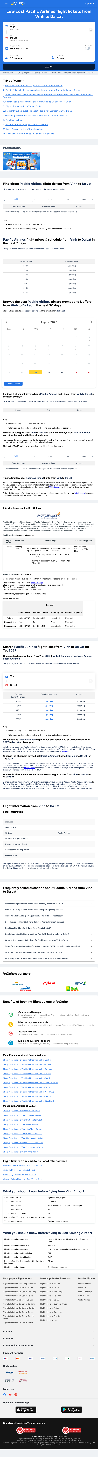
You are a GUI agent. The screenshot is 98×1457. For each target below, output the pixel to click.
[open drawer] (6, 3)
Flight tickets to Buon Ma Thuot (53, 1304)
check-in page (37, 583)
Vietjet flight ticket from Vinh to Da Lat (19, 1170)
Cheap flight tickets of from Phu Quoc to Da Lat (23, 1143)
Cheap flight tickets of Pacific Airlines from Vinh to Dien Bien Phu (30, 1101)
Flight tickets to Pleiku (49, 1308)
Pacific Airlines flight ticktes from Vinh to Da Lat (73, 73)
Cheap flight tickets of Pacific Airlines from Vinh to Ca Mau (27, 1073)
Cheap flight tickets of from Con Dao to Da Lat (22, 1133)
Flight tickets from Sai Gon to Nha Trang (19, 1292)
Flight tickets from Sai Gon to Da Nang (19, 1304)
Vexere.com (8, 73)
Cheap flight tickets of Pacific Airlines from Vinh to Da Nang (27, 1069)
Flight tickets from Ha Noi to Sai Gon (18, 1288)
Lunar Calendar (13, 384)
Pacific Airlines (40, 73)
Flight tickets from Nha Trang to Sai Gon (19, 1283)
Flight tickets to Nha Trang (51, 1292)
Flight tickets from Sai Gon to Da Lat (18, 1312)
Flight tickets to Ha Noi (49, 1288)
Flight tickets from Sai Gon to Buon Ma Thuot (19, 1317)
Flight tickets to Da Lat (49, 1300)
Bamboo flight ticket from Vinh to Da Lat (19, 1174)
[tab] (15, 200)
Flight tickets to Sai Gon (50, 1283)
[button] (49, 904)
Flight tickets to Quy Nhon (51, 1312)
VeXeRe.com (54, 487)
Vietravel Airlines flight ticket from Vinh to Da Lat (23, 1179)
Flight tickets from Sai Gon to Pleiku (18, 1323)
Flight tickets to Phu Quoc (51, 1316)
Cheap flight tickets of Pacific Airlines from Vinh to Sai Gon (27, 1060)
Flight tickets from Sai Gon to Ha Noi (18, 1296)
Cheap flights (24, 73)
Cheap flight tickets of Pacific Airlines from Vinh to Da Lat (27, 1087)
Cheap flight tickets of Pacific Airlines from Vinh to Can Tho (27, 1078)
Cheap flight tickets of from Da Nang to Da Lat (22, 1120)
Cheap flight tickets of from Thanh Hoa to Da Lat (23, 1147)
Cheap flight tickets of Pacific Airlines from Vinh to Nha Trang (28, 1092)
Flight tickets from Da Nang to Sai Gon (19, 1308)
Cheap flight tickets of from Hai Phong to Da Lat (23, 1138)
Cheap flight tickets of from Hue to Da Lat (20, 1124)
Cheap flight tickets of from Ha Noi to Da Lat (21, 1111)
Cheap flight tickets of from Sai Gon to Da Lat (22, 1115)
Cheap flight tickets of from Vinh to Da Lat (20, 1152)
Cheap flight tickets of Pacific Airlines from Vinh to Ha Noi (27, 1064)
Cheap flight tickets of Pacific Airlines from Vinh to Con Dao (27, 1096)
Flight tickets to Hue (48, 1320)
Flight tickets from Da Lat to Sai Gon (18, 1300)
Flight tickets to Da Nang (50, 1296)
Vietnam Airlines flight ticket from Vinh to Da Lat (23, 1165)
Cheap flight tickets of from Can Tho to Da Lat (22, 1129)
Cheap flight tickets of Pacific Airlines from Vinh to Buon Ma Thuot (30, 1083)
